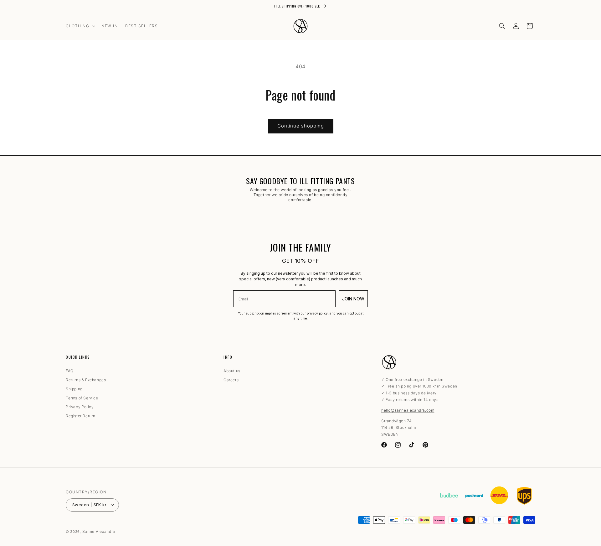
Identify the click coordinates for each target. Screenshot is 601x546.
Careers (231, 380)
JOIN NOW (353, 298)
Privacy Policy (80, 407)
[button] (80, 26)
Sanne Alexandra (99, 531)
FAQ (70, 372)
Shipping (74, 389)
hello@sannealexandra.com (407, 410)
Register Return (80, 416)
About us (231, 372)
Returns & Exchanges (86, 380)
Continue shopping (300, 126)
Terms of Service (82, 398)
